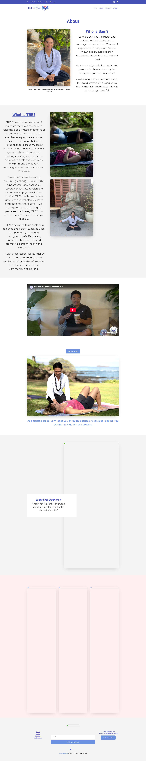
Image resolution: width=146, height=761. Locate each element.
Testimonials (38, 738)
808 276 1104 (111, 731)
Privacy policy (63, 753)
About (101, 8)
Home (95, 8)
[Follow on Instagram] (114, 2)
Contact (108, 8)
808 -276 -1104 (35, 2)
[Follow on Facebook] (117, 2)
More (115, 8)
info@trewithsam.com (50, 2)
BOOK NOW (73, 351)
